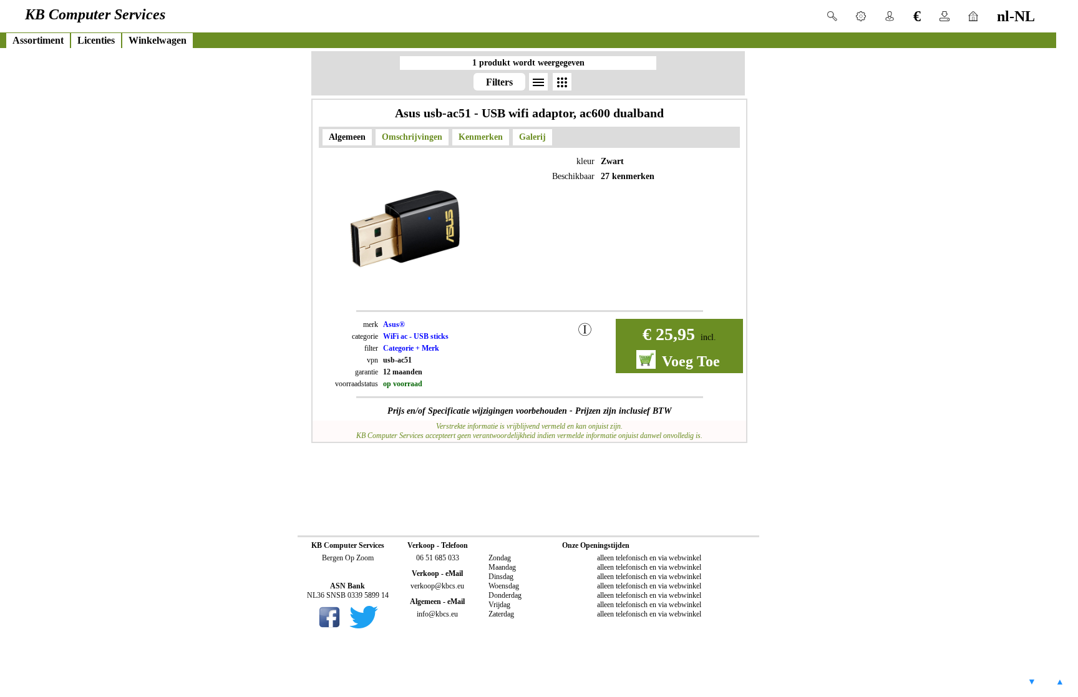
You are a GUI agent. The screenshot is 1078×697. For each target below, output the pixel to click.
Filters (499, 82)
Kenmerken (481, 137)
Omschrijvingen (412, 137)
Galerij (532, 137)
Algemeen (347, 137)
